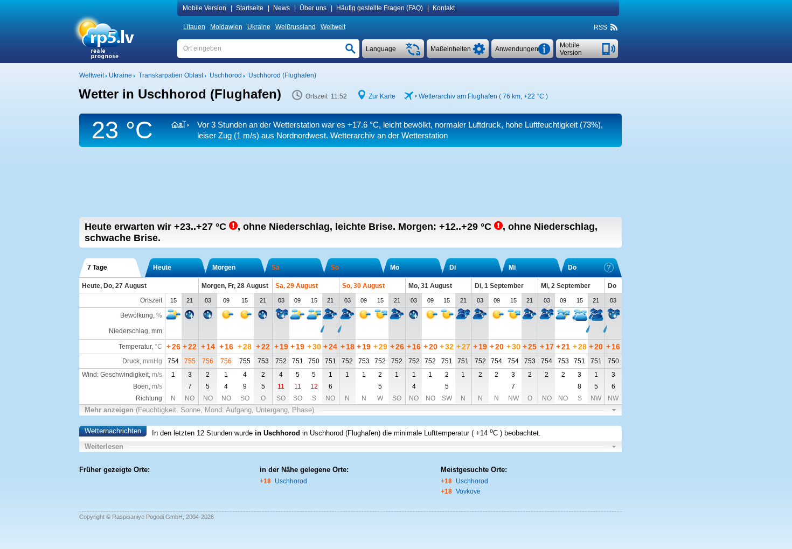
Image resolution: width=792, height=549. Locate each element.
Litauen (194, 27)
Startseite (249, 8)
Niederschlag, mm (135, 331)
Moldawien (226, 27)
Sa (276, 267)
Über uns (313, 8)
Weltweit (333, 27)
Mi (512, 267)
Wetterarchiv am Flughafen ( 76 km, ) (483, 96)
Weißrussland (295, 27)
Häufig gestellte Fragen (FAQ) (379, 8)
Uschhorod (291, 481)
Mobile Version (204, 8)
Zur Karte (382, 96)
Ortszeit (151, 300)
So (335, 267)
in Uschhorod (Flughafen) (341, 433)
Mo (394, 267)
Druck (131, 361)
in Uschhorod (277, 433)
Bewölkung (136, 315)
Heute (162, 267)
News (281, 8)
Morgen (223, 267)
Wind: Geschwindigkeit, (122, 374)
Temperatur (135, 346)
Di (452, 267)
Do (572, 267)
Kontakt (444, 8)
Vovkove (468, 491)
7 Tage (97, 267)
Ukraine (258, 27)
